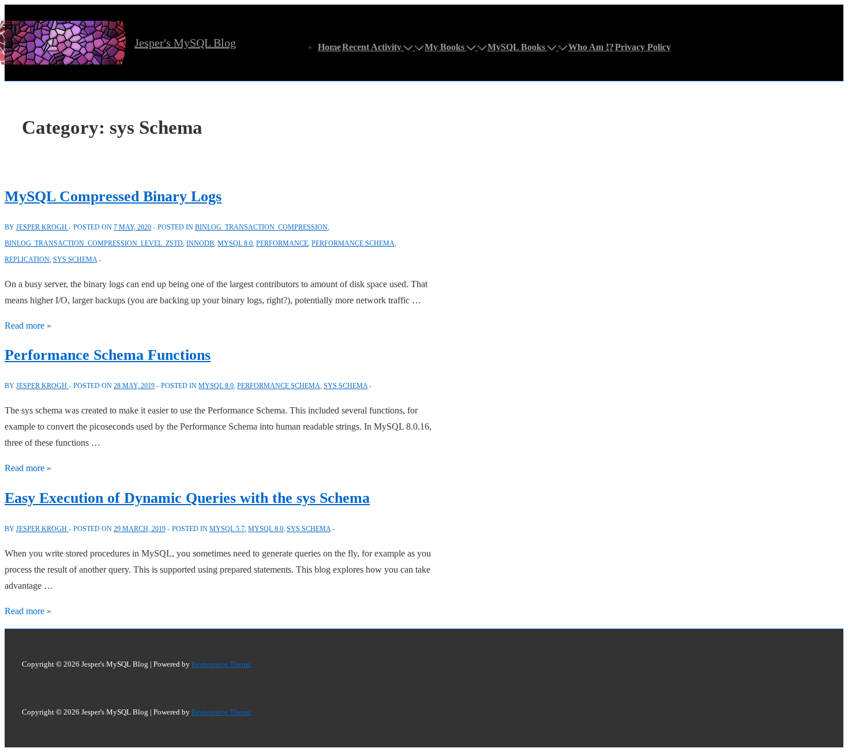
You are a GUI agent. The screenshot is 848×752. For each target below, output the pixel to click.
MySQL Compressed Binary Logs (113, 196)
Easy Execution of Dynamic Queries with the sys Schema (187, 498)
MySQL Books (516, 47)
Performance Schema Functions (108, 355)
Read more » (28, 325)
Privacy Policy (643, 47)
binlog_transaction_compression (261, 227)
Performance (282, 243)
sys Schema (75, 259)
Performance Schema (353, 243)
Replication (27, 259)
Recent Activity (372, 47)
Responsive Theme (221, 664)
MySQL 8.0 (235, 243)
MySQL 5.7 (227, 529)
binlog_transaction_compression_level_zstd (94, 243)
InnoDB (200, 243)
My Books (444, 47)
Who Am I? (591, 47)
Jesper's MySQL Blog (185, 42)
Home (329, 47)
